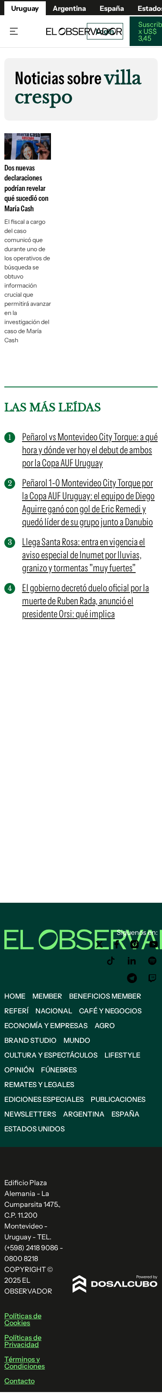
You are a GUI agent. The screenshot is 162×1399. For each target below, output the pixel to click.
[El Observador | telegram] (132, 978)
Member (47, 996)
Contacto (19, 1380)
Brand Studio (30, 1040)
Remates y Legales (39, 1084)
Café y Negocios (110, 1010)
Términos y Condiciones (24, 1362)
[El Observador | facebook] (116, 944)
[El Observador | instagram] (134, 944)
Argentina (84, 1114)
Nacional (53, 1010)
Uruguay (25, 8)
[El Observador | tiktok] (111, 961)
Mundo (77, 1040)
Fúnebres (59, 1069)
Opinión (19, 1069)
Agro (105, 1025)
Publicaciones (118, 1099)
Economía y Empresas (46, 1025)
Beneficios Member (105, 996)
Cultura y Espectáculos (51, 1055)
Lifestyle (122, 1055)
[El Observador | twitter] (99, 944)
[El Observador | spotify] (152, 961)
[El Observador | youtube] (153, 944)
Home (14, 996)
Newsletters (30, 1114)
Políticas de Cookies (22, 1319)
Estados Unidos (34, 1128)
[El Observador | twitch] (152, 978)
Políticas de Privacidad (22, 1341)
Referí (16, 1010)
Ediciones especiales (44, 1099)
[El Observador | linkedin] (132, 961)
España (125, 1114)
